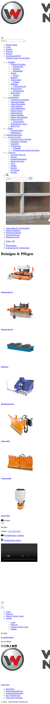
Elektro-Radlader (17, 115)
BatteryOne (15, 126)
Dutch (27, 58)
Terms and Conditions (14, 698)
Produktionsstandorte (19, 159)
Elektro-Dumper (17, 119)
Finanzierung (16, 146)
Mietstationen (16, 133)
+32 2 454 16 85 (14, 531)
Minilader (14, 84)
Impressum (10, 689)
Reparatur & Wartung (19, 141)
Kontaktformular (7, 637)
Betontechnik (18, 67)
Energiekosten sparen (19, 124)
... (6, 243)
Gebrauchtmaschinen (14, 135)
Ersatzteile (15, 144)
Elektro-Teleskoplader (19, 117)
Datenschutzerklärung (14, 691)
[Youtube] (13, 646)
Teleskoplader (16, 80)
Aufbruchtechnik (19, 86)
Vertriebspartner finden (12, 540)
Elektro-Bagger (16, 113)
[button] (13, 56)
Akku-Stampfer (17, 106)
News (13, 163)
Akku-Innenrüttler (18, 102)
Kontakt (9, 49)
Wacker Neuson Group (15, 616)
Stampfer (16, 69)
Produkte (11, 62)
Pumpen (16, 95)
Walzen (13, 73)
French (22, 58)
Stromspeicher (18, 91)
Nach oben (5, 685)
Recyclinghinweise (13, 695)
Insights (14, 166)
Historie (14, 157)
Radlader (14, 78)
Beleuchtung (15, 93)
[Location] (2, 646)
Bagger (16, 75)
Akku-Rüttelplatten (18, 108)
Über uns (11, 152)
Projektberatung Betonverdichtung (26, 150)
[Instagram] (5, 646)
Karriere (9, 54)
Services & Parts (14, 137)
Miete (10, 128)
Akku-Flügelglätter (18, 104)
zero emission (13, 97)
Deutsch (15, 58)
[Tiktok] (10, 646)
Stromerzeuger (16, 89)
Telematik (17, 148)
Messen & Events (17, 161)
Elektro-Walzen (17, 111)
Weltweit (9, 51)
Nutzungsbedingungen (14, 693)
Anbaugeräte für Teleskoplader (17, 228)
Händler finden (11, 45)
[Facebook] (8, 646)
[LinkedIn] (16, 646)
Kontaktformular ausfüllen (14, 535)
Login (8, 47)
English (9, 58)
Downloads (15, 170)
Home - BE (10, 241)
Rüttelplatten (18, 71)
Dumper (16, 82)
